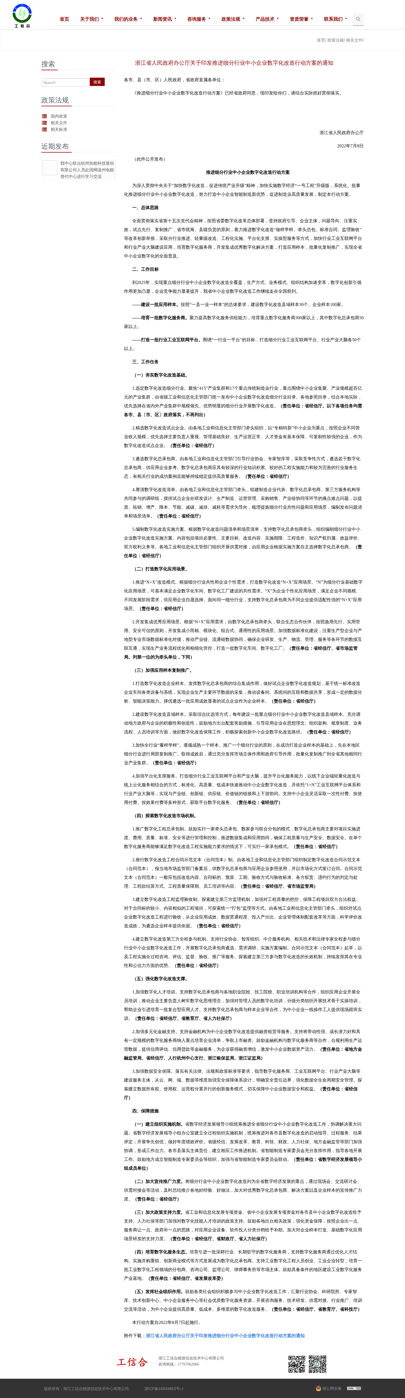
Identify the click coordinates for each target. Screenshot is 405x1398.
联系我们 (334, 19)
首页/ (321, 40)
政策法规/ (336, 40)
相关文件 (59, 122)
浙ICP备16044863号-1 (163, 1388)
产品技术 (266, 19)
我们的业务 (126, 19)
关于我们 (90, 19)
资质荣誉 (300, 19)
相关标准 (59, 129)
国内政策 (59, 116)
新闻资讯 (163, 19)
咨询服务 (197, 19)
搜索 (97, 82)
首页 (64, 19)
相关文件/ (355, 40)
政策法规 (232, 19)
